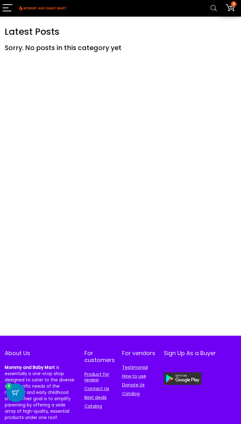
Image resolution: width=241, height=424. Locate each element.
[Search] (213, 8)
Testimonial (135, 367)
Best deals (95, 397)
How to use (134, 376)
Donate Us (133, 385)
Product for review (96, 377)
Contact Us (96, 388)
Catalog (93, 406)
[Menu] (7, 8)
